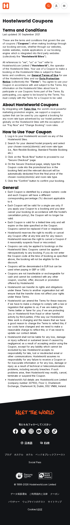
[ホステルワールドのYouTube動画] (39, 431)
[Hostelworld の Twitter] (23, 431)
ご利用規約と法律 (38, 493)
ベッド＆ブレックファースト (50, 454)
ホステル (18, 454)
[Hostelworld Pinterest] (46, 431)
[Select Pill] (48, 6)
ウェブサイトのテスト (33, 501)
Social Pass (35, 462)
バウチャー (14, 501)
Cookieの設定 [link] (35, 509)
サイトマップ (55, 501)
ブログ (8, 454)
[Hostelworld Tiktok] (54, 431)
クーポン (54, 493)
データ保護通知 (19, 493)
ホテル (29, 454)
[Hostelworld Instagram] (31, 431)
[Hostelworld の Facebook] (15, 431)
